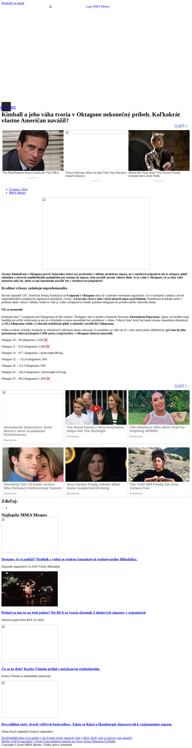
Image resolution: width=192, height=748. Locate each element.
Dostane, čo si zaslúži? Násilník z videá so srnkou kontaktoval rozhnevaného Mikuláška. (69, 559)
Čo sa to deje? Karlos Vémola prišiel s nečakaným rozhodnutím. (51, 669)
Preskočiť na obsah (13, 3)
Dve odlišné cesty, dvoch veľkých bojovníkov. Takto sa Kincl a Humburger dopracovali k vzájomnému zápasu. (87, 724)
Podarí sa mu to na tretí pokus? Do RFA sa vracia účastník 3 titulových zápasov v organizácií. (74, 613)
